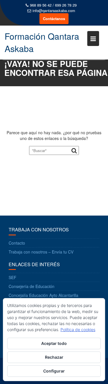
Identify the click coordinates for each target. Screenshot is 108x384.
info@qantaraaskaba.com (54, 10)
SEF (12, 277)
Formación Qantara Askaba (42, 42)
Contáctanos (54, 18)
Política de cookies (77, 329)
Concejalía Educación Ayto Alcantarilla (43, 295)
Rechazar (54, 357)
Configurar (54, 370)
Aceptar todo (54, 343)
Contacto (17, 243)
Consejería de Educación (31, 286)
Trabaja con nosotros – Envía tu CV (41, 252)
